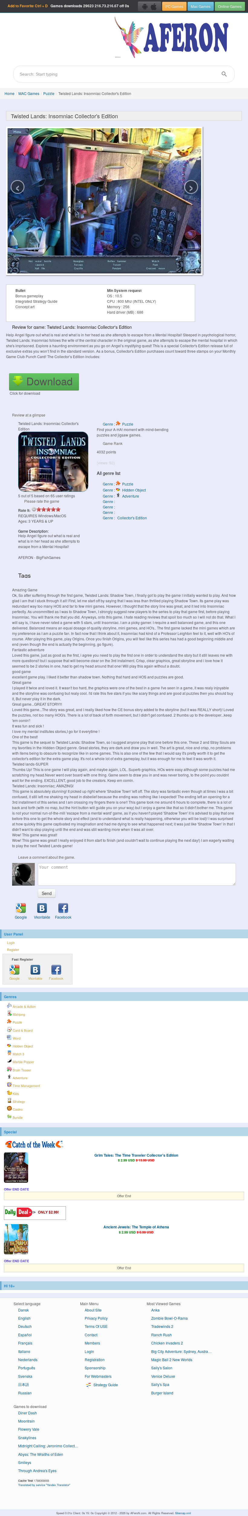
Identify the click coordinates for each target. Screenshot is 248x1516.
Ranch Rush (161, 1334)
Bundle (17, 1117)
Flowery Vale (28, 1429)
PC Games (174, 6)
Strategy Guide (105, 1384)
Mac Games (200, 6)
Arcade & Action (24, 1006)
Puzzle (48, 93)
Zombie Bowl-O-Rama (169, 1318)
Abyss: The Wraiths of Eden (40, 1454)
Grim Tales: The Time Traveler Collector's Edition (136, 1155)
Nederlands (28, 1359)
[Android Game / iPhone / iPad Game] (149, 6)
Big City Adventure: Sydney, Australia (181, 1351)
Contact (91, 1334)
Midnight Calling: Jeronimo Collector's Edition (50, 1445)
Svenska (25, 1376)
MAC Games (28, 93)
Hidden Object (22, 1046)
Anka (155, 1309)
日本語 (23, 1384)
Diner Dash (27, 1412)
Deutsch (25, 1326)
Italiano (24, 1351)
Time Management (26, 1085)
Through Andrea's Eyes (37, 1470)
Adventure (20, 1078)
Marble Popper (23, 1062)
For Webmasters (98, 1376)
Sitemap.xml (183, 1513)
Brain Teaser (21, 1070)
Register (13, 949)
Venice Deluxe (163, 1376)
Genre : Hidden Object (124, 489)
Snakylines (27, 1437)
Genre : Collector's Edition (125, 517)
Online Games (230, 6)
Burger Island (162, 1392)
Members (92, 1342)
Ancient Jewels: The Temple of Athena (136, 1227)
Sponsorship (95, 1367)
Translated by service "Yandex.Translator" (44, 1485)
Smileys (24, 1462)
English (24, 1318)
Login (11, 942)
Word (16, 1038)
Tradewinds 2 (162, 1326)
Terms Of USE (96, 1326)
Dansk (23, 1309)
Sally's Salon (161, 1367)
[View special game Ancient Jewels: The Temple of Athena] (16, 1240)
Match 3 (18, 1054)
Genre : (109, 501)
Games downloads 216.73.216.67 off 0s (68, 5)
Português (26, 1367)
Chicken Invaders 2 (167, 1342)
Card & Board (22, 1030)
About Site (93, 1309)
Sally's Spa (160, 1384)
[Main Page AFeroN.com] (173, 38)
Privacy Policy (96, 1318)
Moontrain (26, 1420)
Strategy (18, 1101)
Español (25, 1334)
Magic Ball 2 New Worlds (171, 1359)
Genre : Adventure (121, 495)
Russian (25, 1392)
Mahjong (18, 1014)
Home (10, 93)
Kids (15, 1093)
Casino (17, 1109)
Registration (95, 1359)
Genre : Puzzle (118, 423)
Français (25, 1342)
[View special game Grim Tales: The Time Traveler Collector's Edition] (16, 1168)
